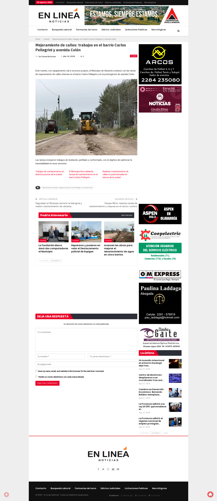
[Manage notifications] (6, 494)
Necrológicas (150, 2)
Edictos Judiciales (113, 2)
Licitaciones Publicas (132, 2)
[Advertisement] (17, 44)
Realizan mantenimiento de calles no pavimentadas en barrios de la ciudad (115, 174)
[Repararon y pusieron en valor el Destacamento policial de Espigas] (86, 231)
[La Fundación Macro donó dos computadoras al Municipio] (54, 231)
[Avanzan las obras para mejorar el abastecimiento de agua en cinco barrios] (119, 231)
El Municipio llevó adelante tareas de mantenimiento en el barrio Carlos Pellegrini (83, 174)
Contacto (60, 2)
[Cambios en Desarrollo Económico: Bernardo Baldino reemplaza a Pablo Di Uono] (175, 392)
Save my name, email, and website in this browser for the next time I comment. (71, 371)
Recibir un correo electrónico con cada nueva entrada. (61, 377)
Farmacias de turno (94, 2)
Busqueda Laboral (75, 2)
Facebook (142, 495)
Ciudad (133, 56)
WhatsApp (128, 495)
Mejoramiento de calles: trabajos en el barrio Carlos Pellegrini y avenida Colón (67, 188)
